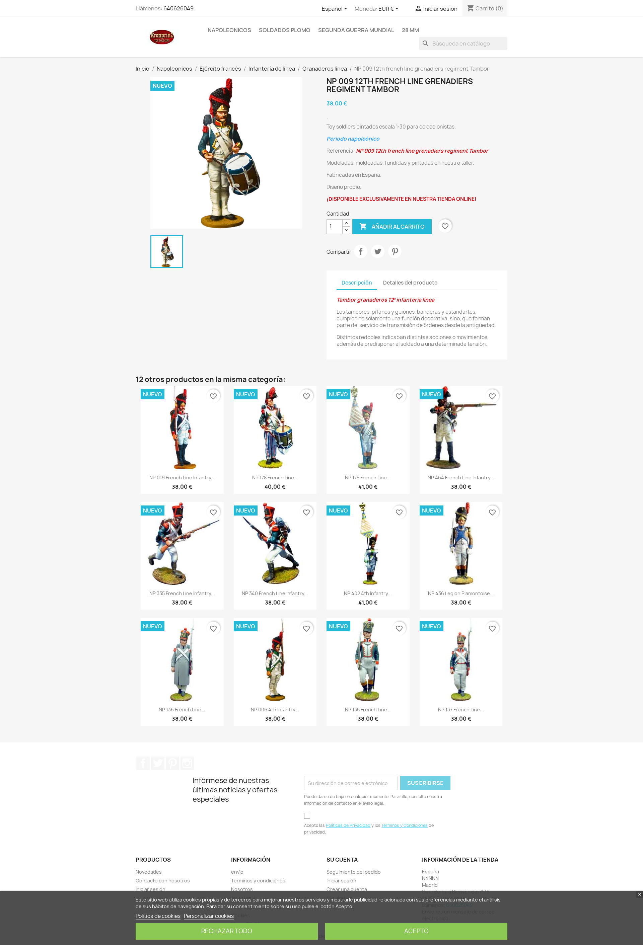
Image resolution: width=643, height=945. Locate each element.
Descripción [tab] (357, 282)
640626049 (178, 8)
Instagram (187, 763)
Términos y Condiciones (404, 825)
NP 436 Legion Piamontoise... (461, 593)
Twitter (157, 763)
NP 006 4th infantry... (275, 709)
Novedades (149, 872)
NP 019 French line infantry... (182, 477)
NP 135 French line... (368, 709)
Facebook (143, 763)
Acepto (416, 931)
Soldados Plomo (284, 30)
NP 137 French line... (461, 709)
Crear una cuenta (347, 889)
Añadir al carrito (392, 226)
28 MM (410, 30)
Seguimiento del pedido (354, 872)
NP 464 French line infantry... (461, 477)
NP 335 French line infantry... (182, 593)
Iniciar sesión (150, 889)
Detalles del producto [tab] (410, 282)
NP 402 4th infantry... (368, 593)
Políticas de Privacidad (348, 825)
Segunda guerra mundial (356, 30)
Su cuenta (342, 859)
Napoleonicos (229, 30)
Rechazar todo (226, 931)
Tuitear (377, 251)
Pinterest (395, 251)
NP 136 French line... (182, 709)
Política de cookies (158, 916)
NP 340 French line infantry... (275, 593)
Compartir (360, 251)
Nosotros (242, 889)
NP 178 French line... (275, 477)
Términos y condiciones (258, 880)
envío (237, 872)
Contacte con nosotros (163, 880)
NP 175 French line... (368, 477)
